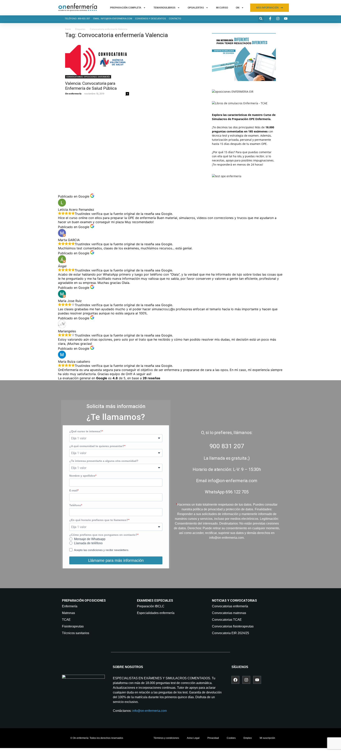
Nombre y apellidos (82, 475)
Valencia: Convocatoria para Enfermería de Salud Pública (91, 86)
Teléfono (75, 505)
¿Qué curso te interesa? (85, 431)
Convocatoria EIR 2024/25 (230, 633)
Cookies (231, 738)
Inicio (68, 29)
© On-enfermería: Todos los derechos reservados (96, 738)
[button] (261, 18)
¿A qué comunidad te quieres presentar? (96, 446)
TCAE (66, 619)
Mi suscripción (267, 738)
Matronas (68, 613)
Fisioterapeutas (73, 626)
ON (237, 7)
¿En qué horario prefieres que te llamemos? (98, 520)
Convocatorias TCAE (227, 619)
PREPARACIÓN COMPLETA (125, 7)
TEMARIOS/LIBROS (164, 7)
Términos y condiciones (166, 738)
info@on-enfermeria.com (149, 710)
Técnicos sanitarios (75, 633)
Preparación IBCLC (150, 606)
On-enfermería (73, 93)
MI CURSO (222, 7)
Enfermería (69, 606)
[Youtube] (257, 680)
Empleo (248, 738)
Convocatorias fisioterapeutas (233, 626)
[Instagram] (246, 680)
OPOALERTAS (196, 7)
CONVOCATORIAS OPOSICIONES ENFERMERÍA (88, 76)
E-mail (73, 490)
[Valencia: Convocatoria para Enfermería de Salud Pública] (97, 60)
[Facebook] (235, 680)
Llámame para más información (116, 560)
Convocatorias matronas (229, 613)
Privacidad (213, 738)
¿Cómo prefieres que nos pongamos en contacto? (103, 534)
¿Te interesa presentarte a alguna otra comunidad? (103, 460)
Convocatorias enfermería (230, 606)
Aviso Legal (193, 738)
